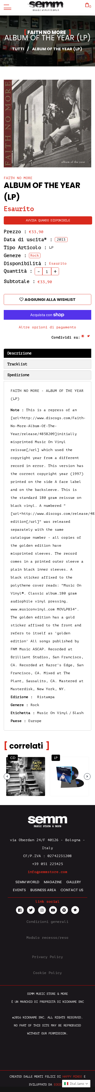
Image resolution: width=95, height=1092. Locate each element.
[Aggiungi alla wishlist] (37, 772)
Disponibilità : (25, 263)
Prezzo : (15, 231)
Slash (78, 713)
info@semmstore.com (47, 872)
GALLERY (73, 882)
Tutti (18, 49)
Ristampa (46, 697)
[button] (76, 1083)
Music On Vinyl (52, 713)
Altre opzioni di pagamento (47, 327)
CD (12, 757)
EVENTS (19, 890)
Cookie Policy (47, 973)
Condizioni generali (47, 922)
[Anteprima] (37, 763)
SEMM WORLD (27, 882)
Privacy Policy (47, 957)
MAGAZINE (53, 882)
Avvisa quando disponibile (48, 220)
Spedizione (18, 375)
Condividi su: (65, 337)
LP (56, 757)
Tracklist (17, 364)
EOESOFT (60, 1084)
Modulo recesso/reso (47, 938)
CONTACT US (72, 890)
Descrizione (19, 353)
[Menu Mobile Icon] (6, 6)
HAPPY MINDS (72, 1076)
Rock (34, 705)
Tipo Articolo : (25, 247)
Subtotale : (19, 281)
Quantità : (18, 271)
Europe (35, 721)
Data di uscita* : (28, 239)
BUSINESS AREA (43, 890)
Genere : (15, 255)
